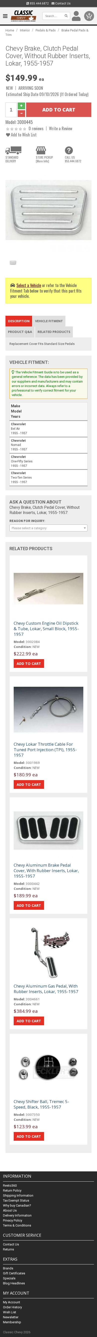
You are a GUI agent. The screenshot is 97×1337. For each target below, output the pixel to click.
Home (9, 30)
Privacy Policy (12, 1220)
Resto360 (10, 1185)
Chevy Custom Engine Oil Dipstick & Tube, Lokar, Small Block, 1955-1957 (46, 628)
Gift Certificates (14, 1273)
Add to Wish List (23, 134)
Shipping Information (18, 1195)
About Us (10, 1210)
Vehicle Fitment (49, 321)
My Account (11, 1302)
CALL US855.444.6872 (73, 159)
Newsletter (10, 1317)
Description (19, 321)
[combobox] (48, 527)
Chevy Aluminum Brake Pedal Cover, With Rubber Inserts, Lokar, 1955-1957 (46, 870)
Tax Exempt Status (16, 1200)
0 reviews (36, 128)
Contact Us (62, 3)
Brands (8, 1268)
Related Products (54, 331)
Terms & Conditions (17, 1225)
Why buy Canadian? (17, 1205)
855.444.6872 (39, 3)
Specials (9, 1278)
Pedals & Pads (46, 30)
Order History (12, 1307)
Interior (25, 30)
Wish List (9, 1312)
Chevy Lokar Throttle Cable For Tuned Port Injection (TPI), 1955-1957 (45, 749)
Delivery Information (17, 1215)
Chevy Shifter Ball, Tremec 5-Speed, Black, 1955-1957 (41, 1104)
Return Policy (12, 1190)
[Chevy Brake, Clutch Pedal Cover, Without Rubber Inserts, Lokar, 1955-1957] (48, 209)
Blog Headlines (14, 1283)
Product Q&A (20, 331)
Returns (8, 1249)
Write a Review (60, 128)
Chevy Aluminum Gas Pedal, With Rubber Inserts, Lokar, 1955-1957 (46, 988)
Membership (12, 1322)
